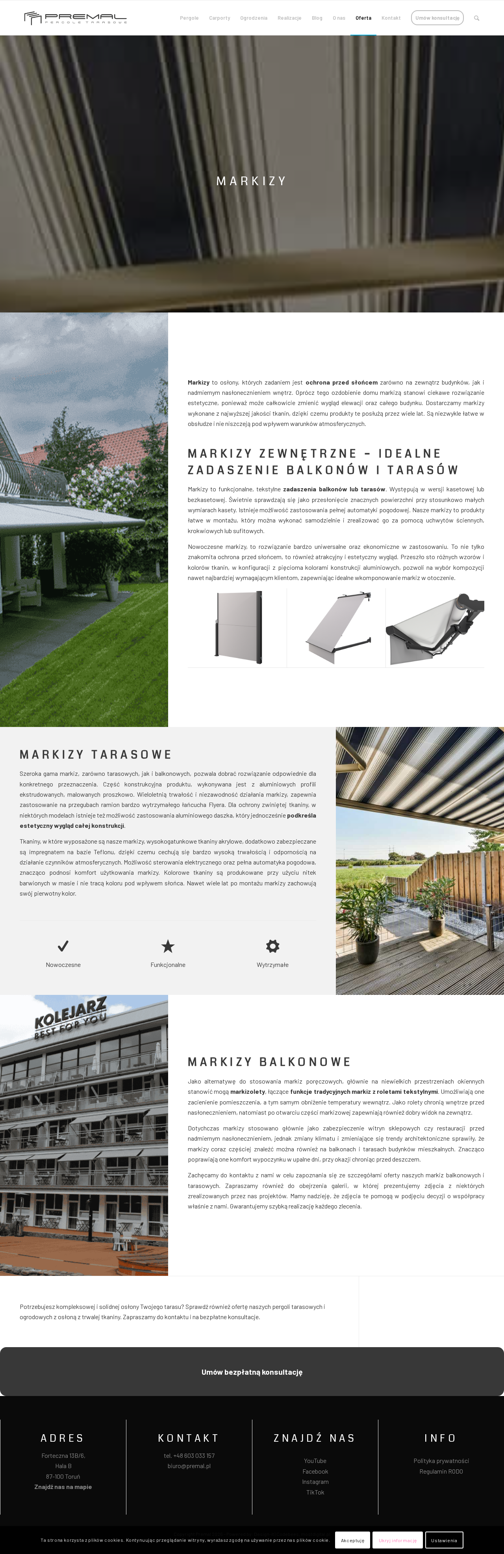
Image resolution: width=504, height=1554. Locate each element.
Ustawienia (444, 1540)
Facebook (315, 1471)
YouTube (315, 1460)
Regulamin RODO (441, 1471)
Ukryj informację (398, 1540)
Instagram (315, 1481)
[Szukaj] (476, 17)
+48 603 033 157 (194, 1455)
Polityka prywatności (441, 1460)
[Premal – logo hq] (76, 17)
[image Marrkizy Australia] (435, 627)
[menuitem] (189, 17)
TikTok (315, 1492)
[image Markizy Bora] (237, 627)
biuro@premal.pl (189, 1465)
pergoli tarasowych (297, 1306)
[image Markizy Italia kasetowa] (336, 627)
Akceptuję (352, 1540)
